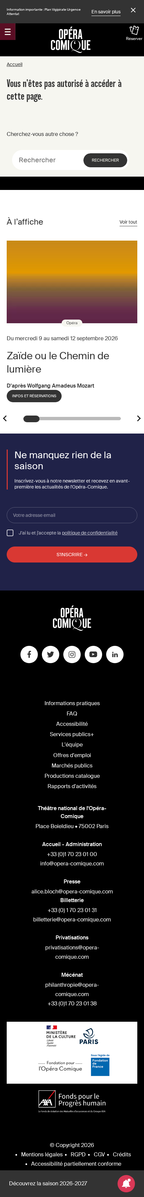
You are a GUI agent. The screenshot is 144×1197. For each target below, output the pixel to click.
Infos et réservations (34, 396)
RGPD (78, 1154)
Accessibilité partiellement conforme (76, 1163)
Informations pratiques (72, 703)
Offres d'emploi (72, 755)
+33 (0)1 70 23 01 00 (72, 854)
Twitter (50, 654)
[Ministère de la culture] (61, 1036)
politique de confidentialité (90, 533)
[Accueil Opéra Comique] (70, 40)
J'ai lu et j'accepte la (68, 532)
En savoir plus (106, 11)
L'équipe (72, 744)
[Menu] (7, 31)
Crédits (122, 1154)
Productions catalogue (72, 775)
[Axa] (72, 1102)
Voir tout (128, 222)
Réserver (134, 38)
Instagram (72, 654)
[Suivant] (138, 418)
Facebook (29, 654)
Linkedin (115, 654)
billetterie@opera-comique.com (72, 919)
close (132, 10)
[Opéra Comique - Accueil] (72, 628)
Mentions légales (42, 1154)
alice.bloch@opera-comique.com (72, 891)
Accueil (14, 64)
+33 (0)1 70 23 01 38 (72, 1003)
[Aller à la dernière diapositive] (5, 418)
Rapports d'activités (72, 786)
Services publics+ (72, 734)
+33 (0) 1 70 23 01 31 (72, 910)
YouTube (93, 654)
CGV (99, 1154)
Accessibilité (72, 723)
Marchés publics (72, 765)
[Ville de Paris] (89, 1036)
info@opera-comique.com (72, 863)
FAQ (72, 713)
